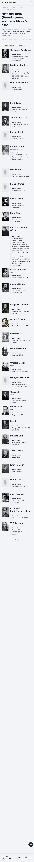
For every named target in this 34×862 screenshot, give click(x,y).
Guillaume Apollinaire (20, 50)
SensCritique (5, 7)
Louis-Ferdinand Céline (18, 228)
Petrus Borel (16, 132)
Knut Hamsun (17, 465)
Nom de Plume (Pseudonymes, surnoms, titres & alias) (12, 9)
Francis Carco (17, 184)
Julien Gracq (16, 450)
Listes (20, 7)
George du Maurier (19, 377)
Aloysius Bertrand (19, 117)
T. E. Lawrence (17, 523)
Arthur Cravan (17, 319)
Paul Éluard (16, 406)
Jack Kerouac (17, 494)
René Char (15, 213)
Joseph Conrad (18, 284)
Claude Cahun (17, 146)
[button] (31, 2)
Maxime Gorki (17, 436)
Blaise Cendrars (18, 269)
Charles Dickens (18, 363)
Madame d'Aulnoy (19, 65)
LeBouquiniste (13, 7)
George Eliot (16, 392)
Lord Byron (15, 103)
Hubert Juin (16, 479)
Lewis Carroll (16, 198)
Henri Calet (15, 169)
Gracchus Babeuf (19, 82)
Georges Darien (18, 348)
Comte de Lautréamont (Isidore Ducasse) (20, 509)
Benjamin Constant (19, 304)
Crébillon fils (16, 333)
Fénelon (14, 421)
